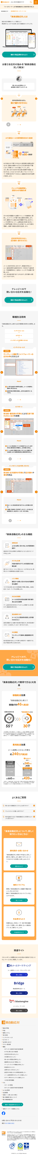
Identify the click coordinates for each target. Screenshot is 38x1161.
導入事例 (5, 1035)
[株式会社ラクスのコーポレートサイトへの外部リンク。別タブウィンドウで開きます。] (3, 1133)
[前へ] (1, 372)
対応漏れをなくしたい (10, 1057)
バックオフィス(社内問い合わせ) (19, 340)
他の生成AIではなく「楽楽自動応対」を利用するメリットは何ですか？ (18, 817)
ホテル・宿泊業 (7, 1044)
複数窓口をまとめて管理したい (12, 1062)
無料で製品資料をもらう (19, 54)
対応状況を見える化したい (11, 1054)
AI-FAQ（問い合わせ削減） (11, 1051)
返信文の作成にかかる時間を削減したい (15, 1072)
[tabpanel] (19, 98)
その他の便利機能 (9, 1080)
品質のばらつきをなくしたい (11, 1070)
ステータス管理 (8, 1085)
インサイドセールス (19, 331)
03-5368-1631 (9, 1123)
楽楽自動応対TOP (4, 11)
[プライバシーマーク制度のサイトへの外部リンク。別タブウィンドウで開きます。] (12, 1145)
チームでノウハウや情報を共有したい (14, 1064)
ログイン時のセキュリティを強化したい (14, 1077)
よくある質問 (6, 1090)
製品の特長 (6, 1028)
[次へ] (36, 372)
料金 (4, 1030)
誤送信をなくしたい (9, 1067)
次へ (36, 99)
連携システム (6, 1033)
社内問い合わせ (7, 1042)
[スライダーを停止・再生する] (8, 124)
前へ (2, 99)
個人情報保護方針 (8, 1099)
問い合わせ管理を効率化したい (12, 1059)
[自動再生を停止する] (10, 399)
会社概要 (5, 1092)
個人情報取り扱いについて (10, 1097)
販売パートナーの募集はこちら (11, 1109)
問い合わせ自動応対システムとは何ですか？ (17, 805)
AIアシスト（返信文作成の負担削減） (13, 1049)
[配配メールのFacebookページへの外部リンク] (3, 1113)
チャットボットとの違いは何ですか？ (14, 811)
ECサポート (19, 335)
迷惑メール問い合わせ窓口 (10, 1095)
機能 (4, 1047)
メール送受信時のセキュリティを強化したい (15, 1075)
